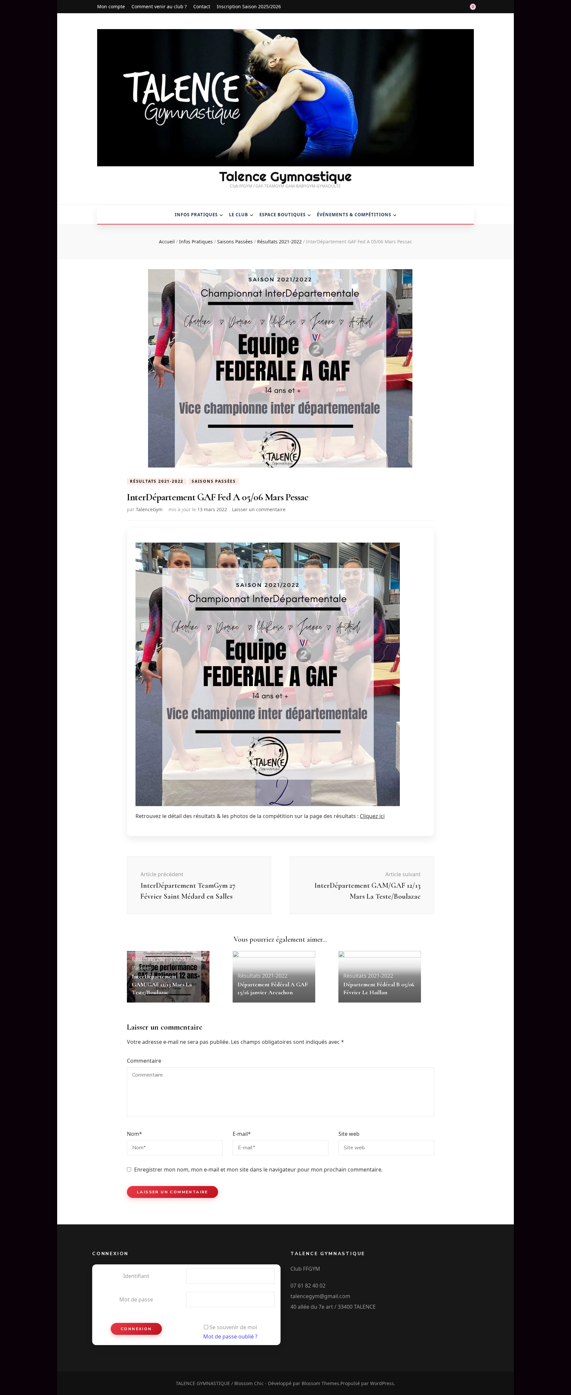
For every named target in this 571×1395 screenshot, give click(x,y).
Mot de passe (136, 1299)
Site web (349, 1133)
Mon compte (111, 6)
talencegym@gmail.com (320, 1296)
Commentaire (144, 1060)
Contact (201, 6)
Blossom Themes (320, 1383)
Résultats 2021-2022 (156, 481)
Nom (134, 1133)
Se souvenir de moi (233, 1327)
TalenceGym (149, 509)
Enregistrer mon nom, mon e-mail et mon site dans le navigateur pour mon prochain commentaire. (258, 1169)
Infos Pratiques (196, 215)
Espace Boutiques (282, 215)
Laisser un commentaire (259, 509)
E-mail (242, 1133)
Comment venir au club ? (159, 6)
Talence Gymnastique (285, 176)
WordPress (382, 1383)
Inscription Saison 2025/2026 (249, 6)
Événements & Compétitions (354, 215)
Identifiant (136, 1276)
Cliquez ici (372, 816)
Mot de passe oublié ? (230, 1336)
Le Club (238, 215)
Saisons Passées (214, 481)
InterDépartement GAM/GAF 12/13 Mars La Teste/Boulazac (162, 984)
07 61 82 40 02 (307, 1285)
